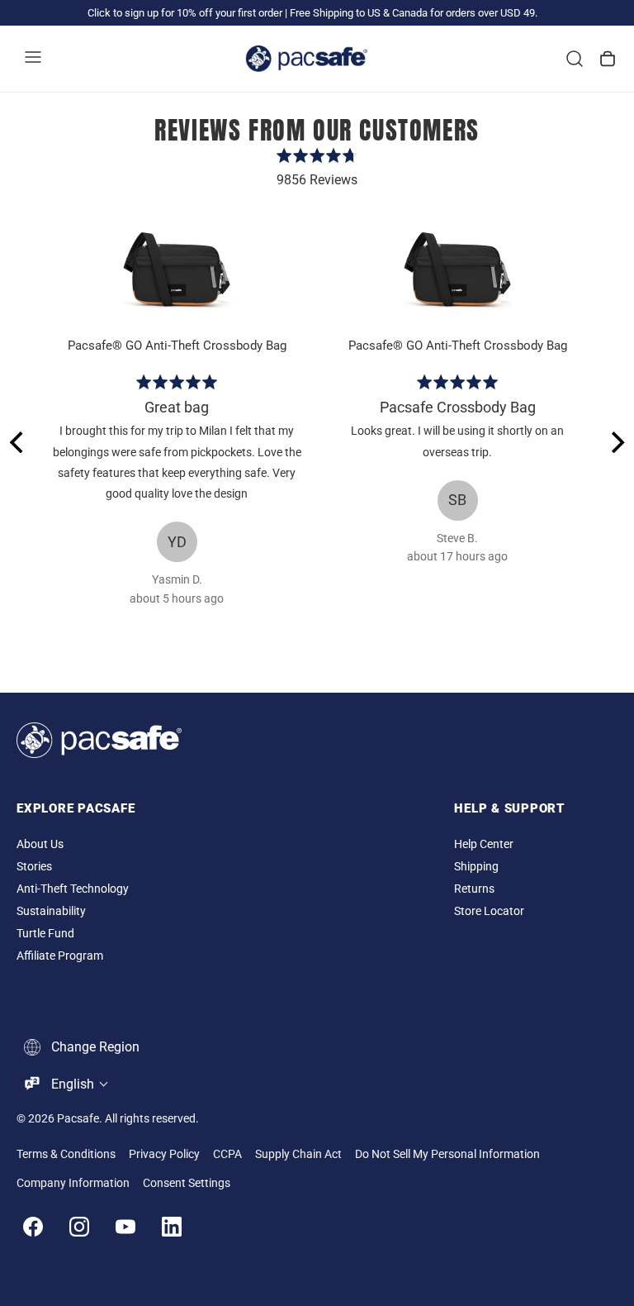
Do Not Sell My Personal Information (447, 1154)
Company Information (73, 1183)
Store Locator (489, 911)
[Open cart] (607, 59)
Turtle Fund (45, 934)
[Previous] (18, 442)
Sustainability (51, 911)
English (72, 1084)
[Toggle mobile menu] (33, 59)
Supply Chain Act (298, 1154)
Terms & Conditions (66, 1154)
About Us (40, 844)
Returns (474, 889)
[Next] (616, 442)
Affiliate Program (60, 956)
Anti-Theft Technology (73, 889)
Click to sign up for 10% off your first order (185, 13)
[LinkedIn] (171, 1226)
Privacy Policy (164, 1154)
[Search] (574, 59)
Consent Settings (186, 1183)
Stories (34, 867)
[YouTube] (125, 1226)
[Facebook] (33, 1226)
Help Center (483, 844)
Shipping (476, 867)
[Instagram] (79, 1226)
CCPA (227, 1154)
